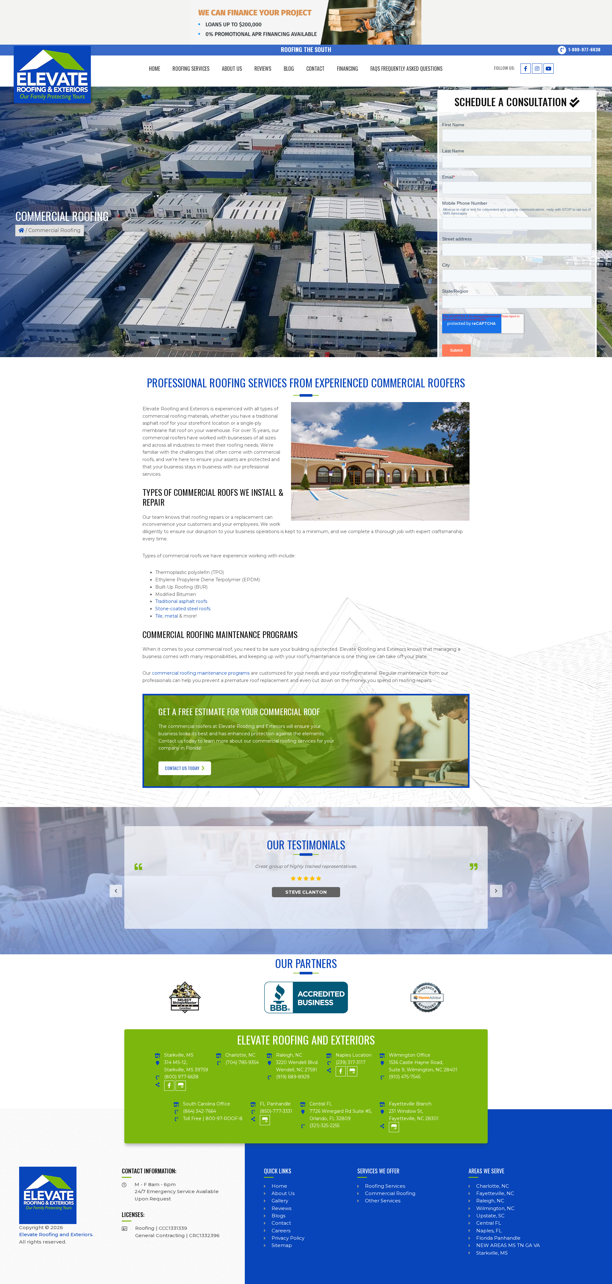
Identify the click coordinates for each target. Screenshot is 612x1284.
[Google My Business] (181, 1084)
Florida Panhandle (498, 1238)
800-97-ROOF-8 (224, 1118)
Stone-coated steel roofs (182, 609)
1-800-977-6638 (584, 49)
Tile (159, 616)
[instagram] (537, 67)
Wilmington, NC (495, 1208)
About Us (283, 1193)
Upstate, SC (490, 1216)
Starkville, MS (492, 1253)
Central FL (488, 1223)
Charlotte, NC (492, 1186)
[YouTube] (548, 67)
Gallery (280, 1201)
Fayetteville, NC (495, 1193)
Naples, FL (489, 1231)
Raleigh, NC (490, 1201)
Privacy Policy (288, 1238)
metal (171, 616)
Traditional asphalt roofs (181, 601)
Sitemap (282, 1245)
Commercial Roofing (390, 1193)
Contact (281, 1223)
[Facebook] (525, 67)
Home (279, 1186)
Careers (281, 1231)
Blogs (278, 1216)
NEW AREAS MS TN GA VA (508, 1245)
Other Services (382, 1201)
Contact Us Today (182, 768)
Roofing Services (385, 1186)
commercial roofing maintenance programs (201, 673)
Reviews (281, 1208)
